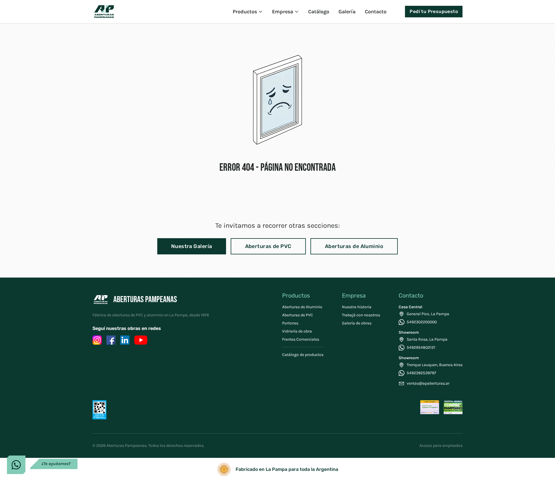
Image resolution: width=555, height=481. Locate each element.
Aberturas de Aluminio (354, 246)
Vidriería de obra (297, 331)
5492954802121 (421, 347)
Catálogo (318, 11)
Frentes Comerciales (300, 339)
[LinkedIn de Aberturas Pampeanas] (125, 340)
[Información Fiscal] (99, 409)
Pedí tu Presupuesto (434, 11)
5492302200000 (422, 322)
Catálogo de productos (302, 354)
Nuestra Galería (191, 246)
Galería (347, 11)
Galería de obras (356, 323)
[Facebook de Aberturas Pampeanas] (111, 340)
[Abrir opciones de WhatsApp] (16, 465)
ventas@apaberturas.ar (428, 383)
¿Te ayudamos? (56, 466)
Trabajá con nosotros (361, 315)
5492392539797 (421, 372)
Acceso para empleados (440, 445)
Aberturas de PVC (268, 246)
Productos (245, 11)
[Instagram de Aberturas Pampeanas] (97, 340)
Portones (290, 323)
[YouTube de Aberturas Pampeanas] (140, 340)
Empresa (282, 11)
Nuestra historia (356, 306)
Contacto (375, 11)
